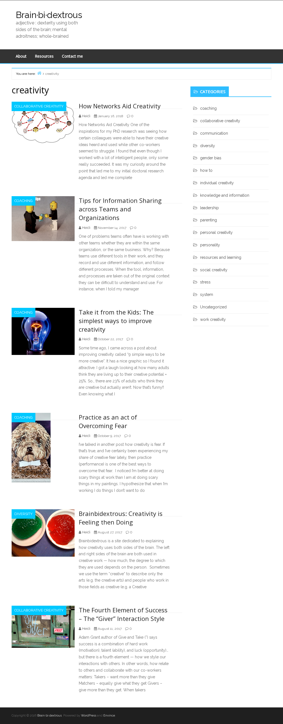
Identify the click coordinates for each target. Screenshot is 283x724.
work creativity (213, 319)
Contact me (72, 56)
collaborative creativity (39, 106)
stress (205, 282)
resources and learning (220, 257)
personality (210, 245)
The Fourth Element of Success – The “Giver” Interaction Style (123, 614)
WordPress (88, 715)
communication (214, 133)
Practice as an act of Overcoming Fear (108, 421)
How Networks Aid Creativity (120, 106)
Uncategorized (213, 307)
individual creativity (217, 183)
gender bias (210, 158)
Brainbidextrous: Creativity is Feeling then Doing (121, 517)
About (21, 56)
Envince (109, 715)
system (206, 294)
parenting (208, 220)
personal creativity (216, 232)
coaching (23, 201)
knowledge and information (224, 195)
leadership (209, 208)
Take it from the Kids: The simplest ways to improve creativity (116, 320)
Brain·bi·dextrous (49, 15)
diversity (23, 514)
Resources (44, 56)
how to (206, 170)
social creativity (213, 270)
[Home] (39, 73)
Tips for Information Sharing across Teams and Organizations (120, 209)
